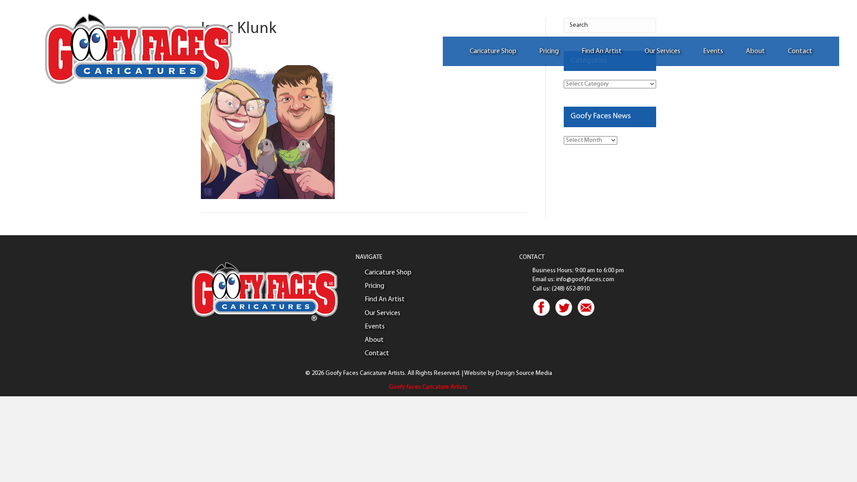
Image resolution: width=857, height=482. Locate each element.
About (755, 51)
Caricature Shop (493, 51)
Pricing (549, 51)
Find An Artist (602, 51)
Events (713, 51)
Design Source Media (524, 373)
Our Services (662, 51)
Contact (800, 51)
